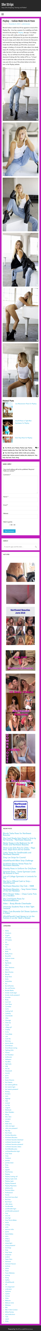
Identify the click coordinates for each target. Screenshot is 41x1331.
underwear (8, 1289)
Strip (19, 450)
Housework (8, 1071)
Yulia (6, 1317)
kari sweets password (11, 1089)
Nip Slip (7, 1130)
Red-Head (8, 1202)
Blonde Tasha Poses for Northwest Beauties (17, 834)
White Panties (9, 1312)
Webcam (8, 1300)
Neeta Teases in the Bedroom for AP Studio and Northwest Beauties (18, 844)
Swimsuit (8, 1261)
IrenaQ (7, 1073)
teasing (7, 1275)
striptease (8, 1254)
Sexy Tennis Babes (11, 1220)
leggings (7, 1098)
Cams (7, 1009)
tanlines (7, 1266)
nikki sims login (10, 1126)
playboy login (6, 455)
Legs (6, 1101)
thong (33, 450)
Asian (7, 944)
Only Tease (8, 1153)
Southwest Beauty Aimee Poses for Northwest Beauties (17, 864)
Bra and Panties (10, 988)
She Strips (8, 5)
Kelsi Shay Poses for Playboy (23, 438)
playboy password (15, 455)
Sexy (16, 450)
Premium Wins (9, 1190)
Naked (7, 1121)
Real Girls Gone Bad (11, 1197)
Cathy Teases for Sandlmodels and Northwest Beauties (17, 853)
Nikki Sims (8, 1124)
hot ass (7, 1068)
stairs (6, 1236)
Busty (6, 1000)
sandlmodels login (10, 1209)
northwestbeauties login (12, 1151)
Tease (29, 450)
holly (6, 1066)
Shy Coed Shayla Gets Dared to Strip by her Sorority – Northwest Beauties (19, 839)
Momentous (29, 1329)
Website (5, 513)
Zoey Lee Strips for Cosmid (14, 857)
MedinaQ (8, 1110)
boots (6, 979)
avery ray (8, 949)
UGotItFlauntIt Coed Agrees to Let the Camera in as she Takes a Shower (19, 917)
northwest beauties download (14, 1140)
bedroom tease (9, 958)
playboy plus (11, 450)
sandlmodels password (12, 1211)
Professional (9, 1192)
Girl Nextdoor (9, 1055)
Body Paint (8, 977)
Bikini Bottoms (9, 967)
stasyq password (10, 1245)
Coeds (7, 1025)
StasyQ (7, 1241)
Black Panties (9, 972)
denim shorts (9, 1043)
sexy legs (8, 1218)
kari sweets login (10, 1087)
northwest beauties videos (13, 1147)
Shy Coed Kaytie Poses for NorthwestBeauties (14, 899)
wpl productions (10, 1314)
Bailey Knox (8, 954)
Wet (6, 1307)
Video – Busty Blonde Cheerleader (17, 903)
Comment (7, 474)
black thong (11, 453)
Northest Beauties (10, 1135)
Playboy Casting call (11, 1176)
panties (7, 1160)
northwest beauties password (14, 1144)
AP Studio (8, 938)
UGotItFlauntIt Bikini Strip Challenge (18, 860)
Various (7, 1296)
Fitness (7, 1052)
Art (6, 942)
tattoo (7, 1268)
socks (6, 1227)
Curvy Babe (8, 1034)
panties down (9, 1163)
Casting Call (9, 1011)
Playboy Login (23, 448)
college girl (8, 1027)
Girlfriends (8, 1057)
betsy (6, 960)
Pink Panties (9, 1172)
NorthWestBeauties (11, 1149)
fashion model (22, 453)
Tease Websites (10, 1273)
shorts (7, 1222)
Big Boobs (8, 963)
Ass (6, 448)
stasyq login (8, 1243)
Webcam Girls (9, 1303)
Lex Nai (7, 1105)
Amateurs (8, 933)
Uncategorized (9, 1287)
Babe (6, 951)
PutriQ (7, 1195)
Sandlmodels (9, 1206)
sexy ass (7, 1215)
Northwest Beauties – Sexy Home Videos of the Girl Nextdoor (20, 890)
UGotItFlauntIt (9, 1282)
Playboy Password (10, 1183)
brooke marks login (11, 993)
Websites (8, 1305)
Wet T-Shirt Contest (11, 1310)
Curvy (7, 1032)
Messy (7, 1114)
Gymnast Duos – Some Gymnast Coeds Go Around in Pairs (19, 872)
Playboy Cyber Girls (11, 1179)
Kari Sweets (8, 1082)
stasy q (7, 1238)
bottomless (8, 981)
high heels (8, 1064)
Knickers (7, 1094)
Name (5, 496)
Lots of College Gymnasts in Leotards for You (20, 877)
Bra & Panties (9, 986)
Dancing (7, 1041)
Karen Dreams (9, 1080)
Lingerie (7, 1107)
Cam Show (8, 1004)
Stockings (8, 1248)
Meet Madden (9, 1112)
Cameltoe (8, 1006)
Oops (6, 1156)
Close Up (8, 1022)
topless (7, 1280)
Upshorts (8, 1291)
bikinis (7, 970)
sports (7, 1232)
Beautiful (8, 956)
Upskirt (7, 1294)
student (7, 1257)
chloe (6, 1018)
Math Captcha (7, 522)
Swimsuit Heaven (10, 1264)
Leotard (7, 1103)
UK (6, 1284)
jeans (13, 448)
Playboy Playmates (10, 1186)
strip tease (8, 457)
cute (6, 1036)
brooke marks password (12, 995)
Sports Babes (9, 1234)
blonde (16, 453)
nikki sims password (11, 1128)
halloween (8, 1059)
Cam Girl (8, 1002)
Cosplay (7, 1029)
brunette (7, 997)
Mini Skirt (8, 1117)
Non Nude (8, 1133)
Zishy (6, 1321)
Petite (7, 1167)
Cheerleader (9, 1016)
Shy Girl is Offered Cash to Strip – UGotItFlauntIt (17, 882)
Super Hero (8, 1259)
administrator (26, 24)
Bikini (7, 965)
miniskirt (8, 1119)
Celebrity (8, 1013)
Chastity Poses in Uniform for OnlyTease (19, 868)
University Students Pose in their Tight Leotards (18, 907)
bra (6, 983)
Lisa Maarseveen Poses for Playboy (26, 404)
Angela (7, 935)
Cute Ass (8, 1039)
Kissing (7, 1091)
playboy (32, 453)
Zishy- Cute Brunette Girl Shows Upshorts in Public (20, 912)
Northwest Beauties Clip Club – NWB (18, 886)
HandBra (8, 1062)
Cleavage (8, 1020)
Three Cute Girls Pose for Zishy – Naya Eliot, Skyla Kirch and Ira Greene (19, 848)
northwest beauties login (12, 1142)
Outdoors (8, 1158)
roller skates (8, 1204)
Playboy (20, 32)
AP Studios (8, 940)
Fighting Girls (9, 1050)
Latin (6, 1096)
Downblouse (9, 1045)
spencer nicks (9, 1229)
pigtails (7, 1169)
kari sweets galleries (11, 1085)
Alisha (7, 931)
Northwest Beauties (11, 1137)
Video (7, 1298)
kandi (7, 1078)
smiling (7, 1225)
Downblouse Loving (11, 1048)
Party (6, 1165)
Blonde (9, 448)
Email (5, 505)
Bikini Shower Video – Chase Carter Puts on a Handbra (20, 895)
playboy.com (31, 455)
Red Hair (8, 1199)
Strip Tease (25, 450)
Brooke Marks (9, 990)
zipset (7, 1319)
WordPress (19, 1329)
